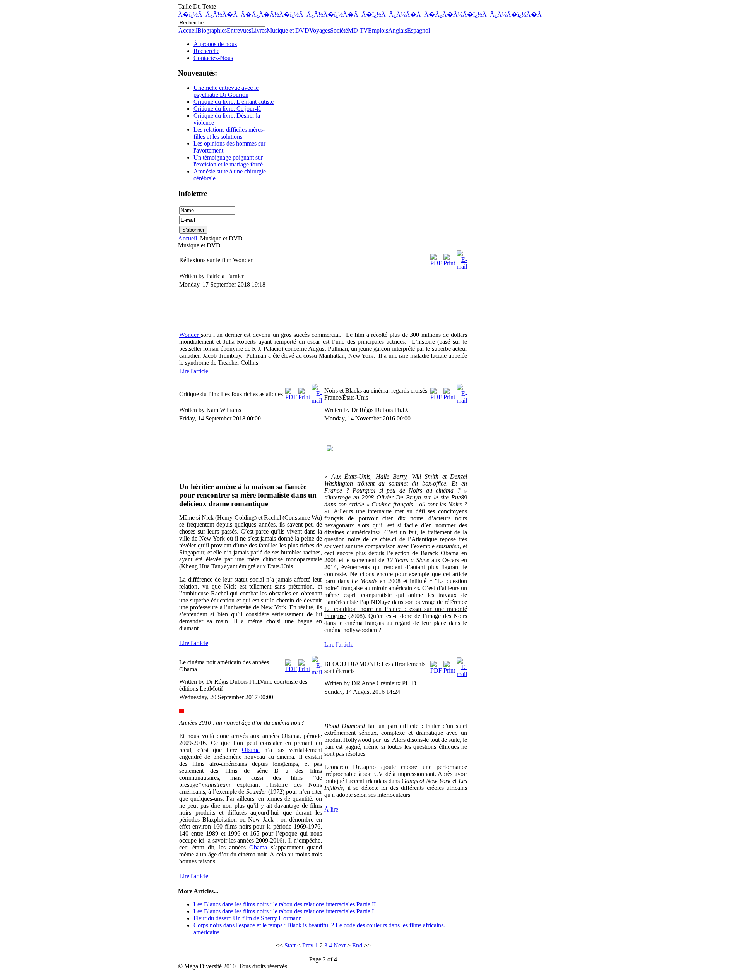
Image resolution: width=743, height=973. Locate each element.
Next (340, 945)
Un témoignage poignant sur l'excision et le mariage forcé (228, 161)
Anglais (397, 30)
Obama (251, 749)
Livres (259, 30)
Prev (307, 945)
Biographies (212, 30)
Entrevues (239, 30)
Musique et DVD (288, 30)
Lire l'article (193, 371)
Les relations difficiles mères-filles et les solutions (229, 133)
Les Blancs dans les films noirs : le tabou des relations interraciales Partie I (283, 911)
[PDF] (436, 263)
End (357, 945)
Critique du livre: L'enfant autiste (233, 101)
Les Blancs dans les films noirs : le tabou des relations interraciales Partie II (284, 904)
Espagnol (418, 30)
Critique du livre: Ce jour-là (227, 108)
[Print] (449, 263)
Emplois (378, 30)
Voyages (319, 30)
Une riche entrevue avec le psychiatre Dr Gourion (226, 91)
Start (290, 945)
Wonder (190, 334)
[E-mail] (462, 266)
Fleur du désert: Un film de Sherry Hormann (247, 918)
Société (339, 30)
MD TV (358, 30)
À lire (331, 809)
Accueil (187, 30)
